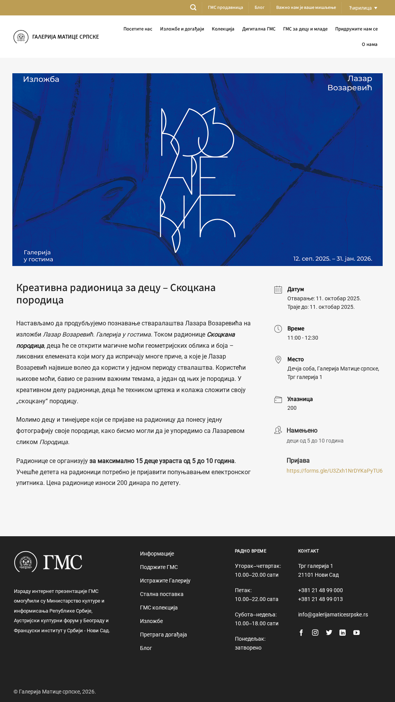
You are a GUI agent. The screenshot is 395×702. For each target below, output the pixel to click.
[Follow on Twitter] (329, 633)
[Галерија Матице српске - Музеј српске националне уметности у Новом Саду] (56, 37)
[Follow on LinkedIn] (342, 633)
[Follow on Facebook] (301, 633)
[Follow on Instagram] (315, 633)
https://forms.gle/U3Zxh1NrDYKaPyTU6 (335, 471)
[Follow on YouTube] (356, 633)
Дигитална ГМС (258, 28)
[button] (193, 7)
